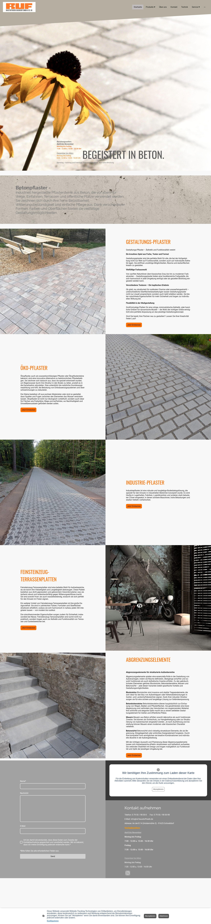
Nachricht (24, 793)
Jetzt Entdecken (134, 325)
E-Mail (22, 826)
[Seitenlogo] (19, 7)
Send (53, 856)
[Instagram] (128, 873)
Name (23, 781)
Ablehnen (163, 916)
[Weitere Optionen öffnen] (204, 7)
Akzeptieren (158, 789)
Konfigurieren (53, 921)
